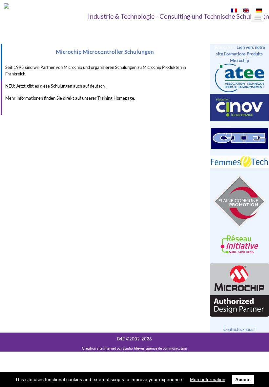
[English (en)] (246, 10)
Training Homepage (115, 98)
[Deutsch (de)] (259, 10)
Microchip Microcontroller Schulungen (105, 51)
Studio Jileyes (134, 348)
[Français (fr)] (234, 10)
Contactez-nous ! (239, 329)
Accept (243, 379)
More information (207, 379)
